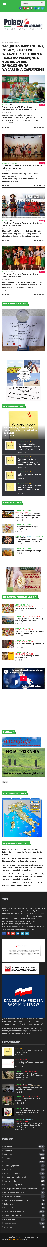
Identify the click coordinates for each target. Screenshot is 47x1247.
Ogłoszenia (28, 442)
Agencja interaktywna (15, 1239)
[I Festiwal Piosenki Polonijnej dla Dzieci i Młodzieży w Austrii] (23, 147)
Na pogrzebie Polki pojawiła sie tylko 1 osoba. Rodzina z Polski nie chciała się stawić (29, 1075)
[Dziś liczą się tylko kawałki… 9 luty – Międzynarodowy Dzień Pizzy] (8, 540)
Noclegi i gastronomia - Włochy (24, 606)
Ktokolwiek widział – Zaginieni (16, 1177)
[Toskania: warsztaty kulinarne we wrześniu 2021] (8, 656)
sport (24, 54)
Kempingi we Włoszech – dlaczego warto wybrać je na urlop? (29, 620)
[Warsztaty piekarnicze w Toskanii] (8, 608)
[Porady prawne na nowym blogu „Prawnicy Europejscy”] (8, 1088)
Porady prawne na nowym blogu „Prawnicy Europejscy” (28, 1088)
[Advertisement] (19, 711)
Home (4, 42)
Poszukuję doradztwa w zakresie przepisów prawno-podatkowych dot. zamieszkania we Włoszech (29, 447)
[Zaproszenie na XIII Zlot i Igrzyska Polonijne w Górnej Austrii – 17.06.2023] (23, 89)
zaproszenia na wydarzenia (15, 67)
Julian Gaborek (22, 46)
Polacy (8, 50)
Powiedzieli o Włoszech (13, 1215)
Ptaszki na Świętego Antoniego (28, 551)
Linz (39, 46)
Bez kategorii (9, 1150)
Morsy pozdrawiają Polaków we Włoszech (20, 1189)
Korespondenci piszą (28, 536)
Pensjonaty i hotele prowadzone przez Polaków (28, 1051)
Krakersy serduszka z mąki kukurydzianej (26, 528)
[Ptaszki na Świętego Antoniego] (8, 552)
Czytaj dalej (6, 127)
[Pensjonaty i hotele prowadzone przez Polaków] (8, 1051)
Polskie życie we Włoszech (22, 512)
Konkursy (12, 271)
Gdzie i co (12, 104)
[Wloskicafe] (21, 747)
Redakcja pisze (13, 163)
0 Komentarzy (40, 127)
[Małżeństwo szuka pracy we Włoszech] (10, 475)
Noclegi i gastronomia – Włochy (16, 1200)
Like (43, 105)
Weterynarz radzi (11, 1227)
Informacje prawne (28, 1084)
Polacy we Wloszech (17, 52)
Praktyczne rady (35, 1086)
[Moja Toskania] (23, 776)
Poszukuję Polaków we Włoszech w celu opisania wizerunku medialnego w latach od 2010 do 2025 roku (29, 462)
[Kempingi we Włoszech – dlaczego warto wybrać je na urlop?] (8, 620)
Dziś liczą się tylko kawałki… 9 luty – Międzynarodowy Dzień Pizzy (29, 540)
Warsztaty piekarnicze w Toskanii (29, 608)
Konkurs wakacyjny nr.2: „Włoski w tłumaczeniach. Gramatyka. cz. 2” (29, 1111)
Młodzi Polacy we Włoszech (14, 1192)
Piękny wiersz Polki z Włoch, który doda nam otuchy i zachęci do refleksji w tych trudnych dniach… (29, 1125)
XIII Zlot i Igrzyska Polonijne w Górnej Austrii (23, 58)
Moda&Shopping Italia (13, 1185)
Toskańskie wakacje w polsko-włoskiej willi (28, 1100)
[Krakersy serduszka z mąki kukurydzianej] (8, 528)
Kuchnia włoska (27, 510)
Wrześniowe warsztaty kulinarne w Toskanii (29, 644)
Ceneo (5, 782)
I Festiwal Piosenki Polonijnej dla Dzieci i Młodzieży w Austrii (22, 167)
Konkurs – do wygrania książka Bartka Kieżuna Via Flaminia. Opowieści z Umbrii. (22, 852)
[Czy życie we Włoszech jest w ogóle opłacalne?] (8, 1063)
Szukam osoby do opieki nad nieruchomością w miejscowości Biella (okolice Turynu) (29, 488)
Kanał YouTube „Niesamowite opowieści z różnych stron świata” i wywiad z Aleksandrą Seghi (29, 516)
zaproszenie (34, 69)
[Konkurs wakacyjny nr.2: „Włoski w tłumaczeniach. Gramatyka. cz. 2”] (8, 1112)
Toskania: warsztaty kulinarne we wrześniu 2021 (29, 657)
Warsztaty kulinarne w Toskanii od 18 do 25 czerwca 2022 (29, 632)
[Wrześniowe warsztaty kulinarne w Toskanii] (8, 644)
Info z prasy (9, 1162)
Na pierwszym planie (20, 538)
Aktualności (5, 104)
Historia (7, 1158)
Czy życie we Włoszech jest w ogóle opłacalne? (30, 1063)
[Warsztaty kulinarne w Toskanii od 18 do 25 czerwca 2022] (8, 632)
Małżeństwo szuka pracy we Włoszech (29, 475)
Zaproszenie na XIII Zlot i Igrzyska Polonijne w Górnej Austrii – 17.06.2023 (21, 108)
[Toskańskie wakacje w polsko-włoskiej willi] (8, 1100)
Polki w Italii (9, 1208)
